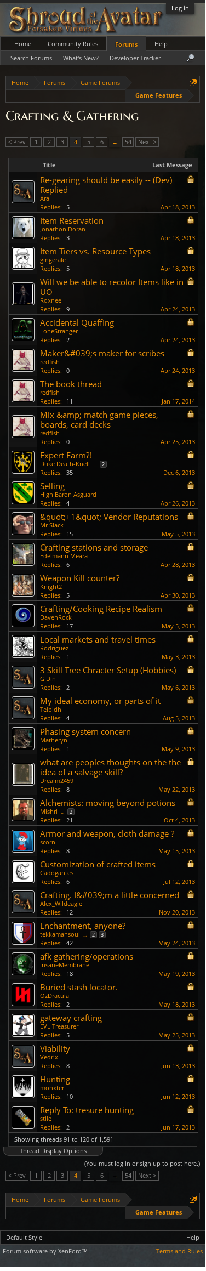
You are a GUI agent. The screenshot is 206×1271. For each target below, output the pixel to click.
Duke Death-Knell (65, 463)
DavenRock (56, 617)
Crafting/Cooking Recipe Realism (101, 608)
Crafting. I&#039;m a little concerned (109, 894)
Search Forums (31, 58)
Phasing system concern (85, 731)
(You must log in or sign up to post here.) (142, 1163)
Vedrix (49, 1057)
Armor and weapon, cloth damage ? (107, 833)
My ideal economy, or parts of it (100, 700)
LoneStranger (59, 331)
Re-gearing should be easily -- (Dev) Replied (106, 184)
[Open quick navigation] (193, 82)
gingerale (53, 260)
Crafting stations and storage (94, 547)
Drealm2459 (56, 780)
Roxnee (50, 300)
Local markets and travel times (98, 639)
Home (22, 43)
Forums (126, 44)
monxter (52, 1087)
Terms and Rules (179, 1251)
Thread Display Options (53, 1151)
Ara (44, 198)
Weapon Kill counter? (79, 577)
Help (161, 43)
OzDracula (54, 995)
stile (46, 1118)
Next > (147, 142)
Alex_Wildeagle (61, 903)
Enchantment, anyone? (82, 925)
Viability (55, 1048)
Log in (180, 8)
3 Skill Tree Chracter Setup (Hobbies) (108, 670)
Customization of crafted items (98, 864)
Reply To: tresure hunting (87, 1109)
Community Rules (73, 43)
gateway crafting (71, 1017)
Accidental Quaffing (77, 322)
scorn (47, 842)
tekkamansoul (60, 934)
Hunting (55, 1079)
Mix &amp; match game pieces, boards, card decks (99, 419)
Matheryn (53, 740)
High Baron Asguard (68, 494)
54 (128, 142)
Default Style (24, 1237)
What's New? (81, 58)
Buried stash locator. (79, 986)
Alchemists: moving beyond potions (107, 802)
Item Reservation (72, 220)
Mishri (49, 811)
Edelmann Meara (64, 556)
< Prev (17, 142)
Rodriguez (54, 648)
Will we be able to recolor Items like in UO (112, 286)
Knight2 (51, 586)
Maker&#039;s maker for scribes (102, 353)
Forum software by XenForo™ (45, 1251)
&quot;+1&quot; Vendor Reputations (109, 516)
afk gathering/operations (86, 956)
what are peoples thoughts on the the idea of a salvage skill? (110, 767)
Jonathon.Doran (62, 229)
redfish (50, 362)
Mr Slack (52, 525)
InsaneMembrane (64, 965)
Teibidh (50, 709)
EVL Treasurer (59, 1026)
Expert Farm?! (65, 455)
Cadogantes (56, 873)
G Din (48, 678)
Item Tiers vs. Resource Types (95, 251)
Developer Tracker (135, 58)
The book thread (71, 383)
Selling (52, 485)
